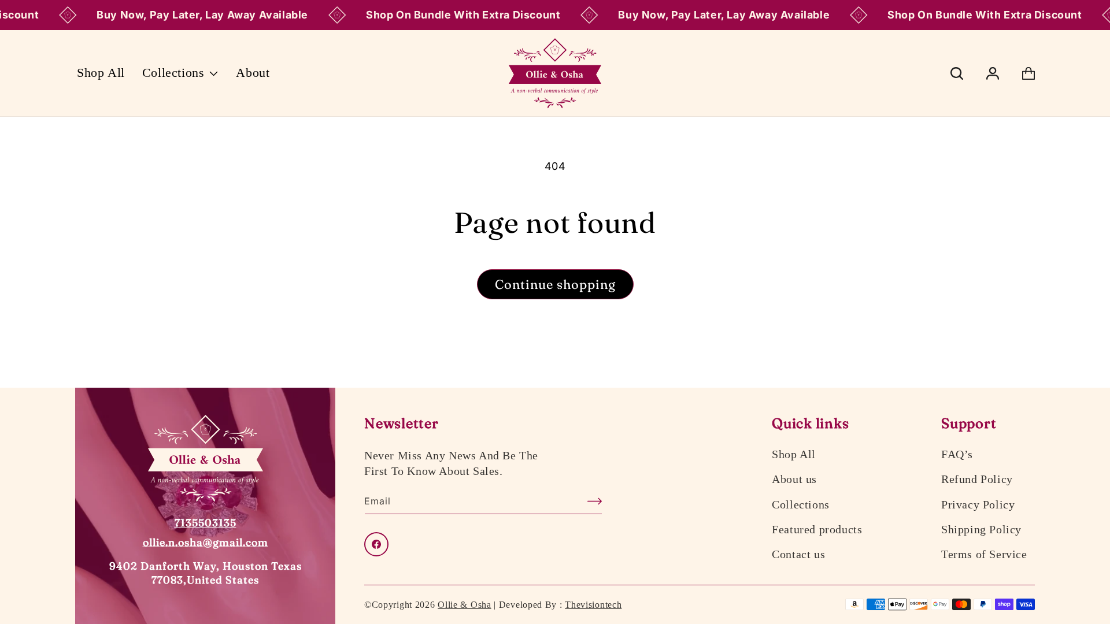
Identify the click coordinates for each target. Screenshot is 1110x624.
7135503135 (205, 522)
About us (794, 479)
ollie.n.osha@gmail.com (205, 542)
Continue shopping (555, 284)
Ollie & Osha (464, 605)
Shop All (794, 454)
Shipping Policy (981, 529)
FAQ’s (957, 454)
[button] (181, 73)
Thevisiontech (593, 605)
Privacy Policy (978, 504)
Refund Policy (977, 479)
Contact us (798, 554)
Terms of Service (984, 554)
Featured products (817, 529)
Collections (801, 504)
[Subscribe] (589, 501)
